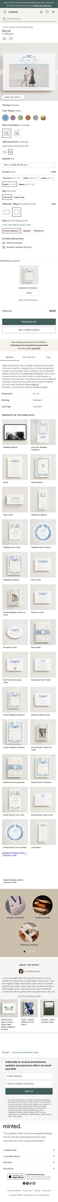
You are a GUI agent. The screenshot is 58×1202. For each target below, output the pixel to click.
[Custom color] (43, 117)
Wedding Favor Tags (11, 547)
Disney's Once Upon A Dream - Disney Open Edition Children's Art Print (8, 1024)
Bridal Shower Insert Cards (42, 815)
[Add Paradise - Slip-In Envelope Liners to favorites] (55, 1001)
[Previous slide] (2, 72)
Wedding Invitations (11, 580)
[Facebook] (24, 1183)
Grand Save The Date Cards (25, 1052)
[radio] (6, 133)
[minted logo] (13, 12)
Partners (7, 1162)
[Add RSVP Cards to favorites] (53, 554)
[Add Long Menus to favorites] (53, 821)
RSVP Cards (36, 580)
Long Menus (36, 847)
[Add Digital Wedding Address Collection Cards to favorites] (25, 854)
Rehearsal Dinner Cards (40, 715)
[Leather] (28, 117)
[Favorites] (47, 12)
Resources (8, 1169)
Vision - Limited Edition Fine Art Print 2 (27, 1022)
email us (35, 384)
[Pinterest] (27, 1183)
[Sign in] (41, 12)
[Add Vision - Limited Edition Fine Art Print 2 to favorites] (35, 1001)
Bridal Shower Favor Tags (13, 815)
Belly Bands (36, 647)
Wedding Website (10, 447)
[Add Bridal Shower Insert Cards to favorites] (53, 789)
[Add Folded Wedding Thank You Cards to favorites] (25, 586)
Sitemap (37, 1190)
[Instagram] (33, 1183)
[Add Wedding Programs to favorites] (53, 488)
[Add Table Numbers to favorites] (53, 456)
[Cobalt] (5, 117)
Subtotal (7, 310)
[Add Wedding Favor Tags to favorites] (25, 521)
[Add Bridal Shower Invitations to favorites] (53, 756)
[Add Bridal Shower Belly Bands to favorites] (25, 756)
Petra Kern (9, 34)
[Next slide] (56, 72)
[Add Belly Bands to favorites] (53, 621)
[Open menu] (5, 12)
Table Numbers (37, 482)
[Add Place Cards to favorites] (25, 488)
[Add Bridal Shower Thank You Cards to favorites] (53, 721)
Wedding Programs (39, 515)
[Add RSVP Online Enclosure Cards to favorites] (25, 654)
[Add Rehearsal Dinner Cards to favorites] (53, 689)
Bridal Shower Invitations (41, 782)
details (9, 357)
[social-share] (4, 38)
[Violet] (13, 117)
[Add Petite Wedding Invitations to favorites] (25, 689)
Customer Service (11, 1156)
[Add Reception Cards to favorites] (25, 621)
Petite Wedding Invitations (14, 715)
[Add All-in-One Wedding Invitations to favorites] (53, 421)
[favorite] (11, 38)
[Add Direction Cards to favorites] (53, 586)
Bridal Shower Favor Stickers (15, 847)
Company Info (9, 1150)
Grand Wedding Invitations (14, 747)
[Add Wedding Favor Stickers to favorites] (53, 521)
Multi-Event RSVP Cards (41, 680)
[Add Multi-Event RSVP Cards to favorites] (53, 654)
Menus (5, 482)
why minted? (29, 357)
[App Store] (16, 1177)
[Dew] (35, 117)
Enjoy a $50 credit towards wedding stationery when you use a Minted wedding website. (29, 4)
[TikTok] (30, 1183)
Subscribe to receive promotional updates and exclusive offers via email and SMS (28, 1065)
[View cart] (53, 12)
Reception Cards (10, 647)
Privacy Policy (28, 1190)
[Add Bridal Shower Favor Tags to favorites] (25, 789)
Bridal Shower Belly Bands (14, 782)
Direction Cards (37, 612)
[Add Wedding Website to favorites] (25, 421)
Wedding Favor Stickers (41, 547)
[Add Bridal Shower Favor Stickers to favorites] (25, 821)
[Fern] (20, 117)
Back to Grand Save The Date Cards (18, 27)
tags (48, 357)
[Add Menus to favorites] (25, 456)
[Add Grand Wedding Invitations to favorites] (25, 721)
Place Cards (8, 515)
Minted (5, 1052)
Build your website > (43, 5)
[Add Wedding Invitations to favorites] (25, 554)
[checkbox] (29, 293)
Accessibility (46, 1190)
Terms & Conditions (14, 1190)
